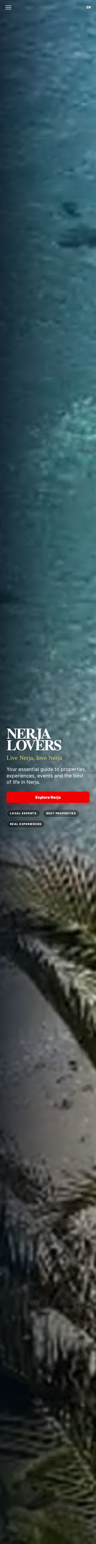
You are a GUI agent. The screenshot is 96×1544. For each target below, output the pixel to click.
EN (88, 7)
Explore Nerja (48, 797)
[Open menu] (8, 7)
